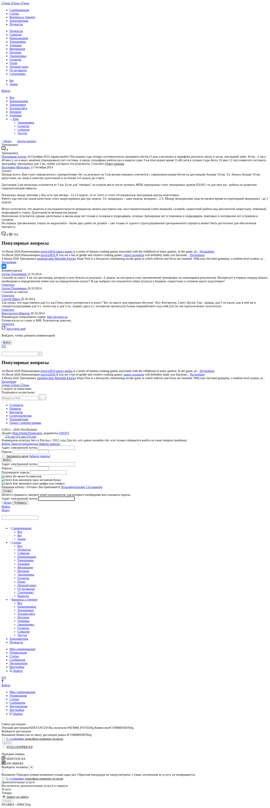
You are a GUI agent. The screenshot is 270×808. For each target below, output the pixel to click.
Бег (11, 80)
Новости (23, 596)
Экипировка (17, 56)
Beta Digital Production (27, 433)
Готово (7, 490)
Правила (15, 408)
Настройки (16, 667)
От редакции (18, 70)
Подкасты (16, 24)
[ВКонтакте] (4, 266)
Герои (13, 63)
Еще (15, 119)
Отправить (20, 502)
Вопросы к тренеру (22, 17)
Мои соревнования (22, 649)
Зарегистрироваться (24, 443)
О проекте (16, 405)
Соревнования (19, 10)
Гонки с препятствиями (25, 423)
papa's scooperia (134, 255)
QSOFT (64, 433)
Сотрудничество (20, 415)
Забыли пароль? (49, 443)
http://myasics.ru (57, 317)
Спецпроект (17, 73)
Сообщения (17, 659)
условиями (16, 738)
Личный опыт (18, 66)
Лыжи (13, 84)
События (15, 34)
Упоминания (18, 652)
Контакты (16, 412)
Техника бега (18, 108)
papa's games (64, 251)
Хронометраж (18, 20)
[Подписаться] (42, 397)
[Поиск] (40, 354)
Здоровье (15, 45)
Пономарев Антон (14, 156)
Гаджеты (15, 59)
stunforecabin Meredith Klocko (56, 258)
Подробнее (207, 251)
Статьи (14, 13)
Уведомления (18, 663)
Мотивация (17, 49)
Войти (6, 91)
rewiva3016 (48, 251)
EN (4, 346)
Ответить (8, 284)
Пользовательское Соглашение (81, 487)
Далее (7, 742)
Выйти (18, 671)
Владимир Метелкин (16, 167)
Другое (22, 133)
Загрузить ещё (15, 328)
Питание (15, 52)
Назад (7, 141)
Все (11, 97)
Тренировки (17, 41)
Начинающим (18, 38)
